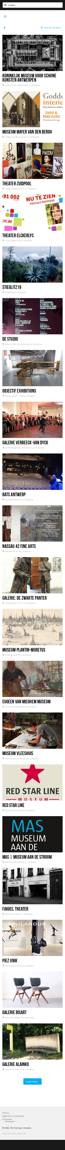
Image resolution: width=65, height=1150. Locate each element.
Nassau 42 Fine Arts (19, 546)
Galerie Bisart (14, 1012)
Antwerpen (10, 1121)
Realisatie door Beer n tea (14, 1133)
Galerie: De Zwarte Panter (24, 597)
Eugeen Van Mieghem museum (26, 701)
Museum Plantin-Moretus (23, 649)
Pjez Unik (9, 960)
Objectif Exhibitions (19, 390)
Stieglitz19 (11, 287)
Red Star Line (13, 805)
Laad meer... (32, 1081)
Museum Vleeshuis (17, 753)
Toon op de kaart (52, 27)
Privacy (5, 1113)
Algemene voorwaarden (13, 1116)
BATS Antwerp (14, 494)
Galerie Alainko (15, 1064)
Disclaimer (7, 1119)
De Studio (10, 338)
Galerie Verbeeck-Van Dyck (25, 442)
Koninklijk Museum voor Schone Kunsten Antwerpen (29, 77)
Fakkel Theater (15, 908)
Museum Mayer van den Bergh (27, 131)
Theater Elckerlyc (18, 235)
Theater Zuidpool (17, 183)
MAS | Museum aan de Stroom (27, 856)
